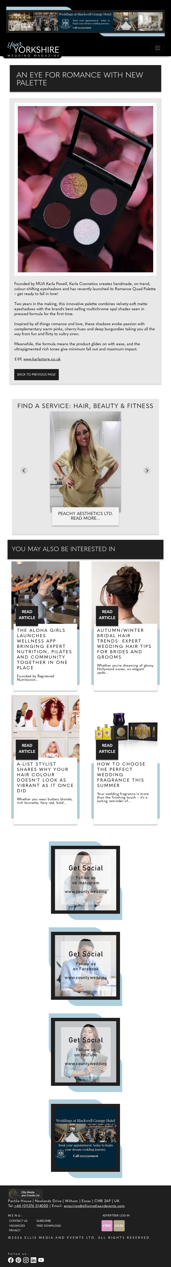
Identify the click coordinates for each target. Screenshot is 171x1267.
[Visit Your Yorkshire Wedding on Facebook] (11, 1260)
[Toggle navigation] (157, 47)
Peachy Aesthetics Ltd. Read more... (85, 516)
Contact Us (18, 1221)
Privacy (14, 1230)
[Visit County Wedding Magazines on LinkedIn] (34, 1260)
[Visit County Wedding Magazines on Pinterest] (19, 1260)
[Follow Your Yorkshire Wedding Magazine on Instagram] (85, 880)
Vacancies (17, 1226)
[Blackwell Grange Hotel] (85, 21)
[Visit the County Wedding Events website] (108, 1225)
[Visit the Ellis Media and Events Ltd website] (25, 1194)
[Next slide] (147, 470)
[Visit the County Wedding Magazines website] (119, 1225)
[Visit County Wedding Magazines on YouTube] (41, 1260)
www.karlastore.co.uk (42, 359)
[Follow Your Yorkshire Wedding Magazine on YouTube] (85, 1052)
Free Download (49, 1226)
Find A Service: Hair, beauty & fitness (85, 406)
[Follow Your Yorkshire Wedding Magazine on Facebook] (85, 966)
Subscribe (44, 1221)
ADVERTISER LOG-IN (116, 1215)
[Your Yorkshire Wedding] (32, 50)
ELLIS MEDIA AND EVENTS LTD (59, 1238)
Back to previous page (36, 374)
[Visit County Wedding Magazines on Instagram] (26, 1260)
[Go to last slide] (24, 470)
